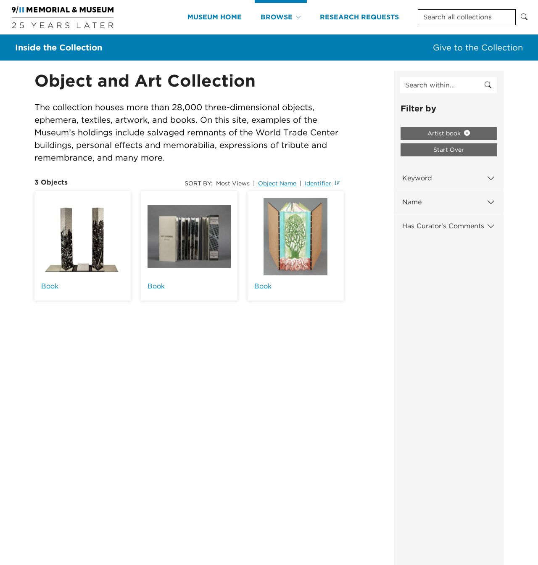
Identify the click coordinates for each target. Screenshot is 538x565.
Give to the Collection (478, 47)
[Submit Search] (524, 17)
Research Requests (359, 17)
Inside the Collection (58, 47)
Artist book (444, 133)
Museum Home (214, 17)
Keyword (417, 178)
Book (49, 286)
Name (412, 202)
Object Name (277, 183)
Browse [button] (277, 17)
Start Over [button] (448, 149)
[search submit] (488, 85)
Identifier (318, 183)
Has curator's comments (443, 226)
